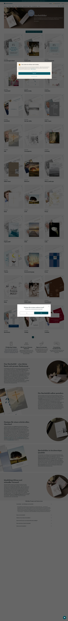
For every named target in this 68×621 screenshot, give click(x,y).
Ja (26, 312)
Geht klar (34, 73)
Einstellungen (34, 71)
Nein (41, 312)
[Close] (48, 306)
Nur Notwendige (34, 76)
